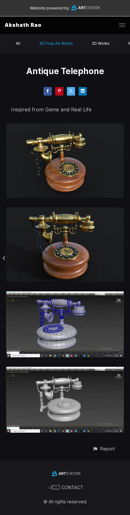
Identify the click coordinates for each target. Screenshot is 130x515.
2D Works (100, 43)
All (18, 43)
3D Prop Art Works (56, 43)
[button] (103, 448)
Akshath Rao (23, 25)
